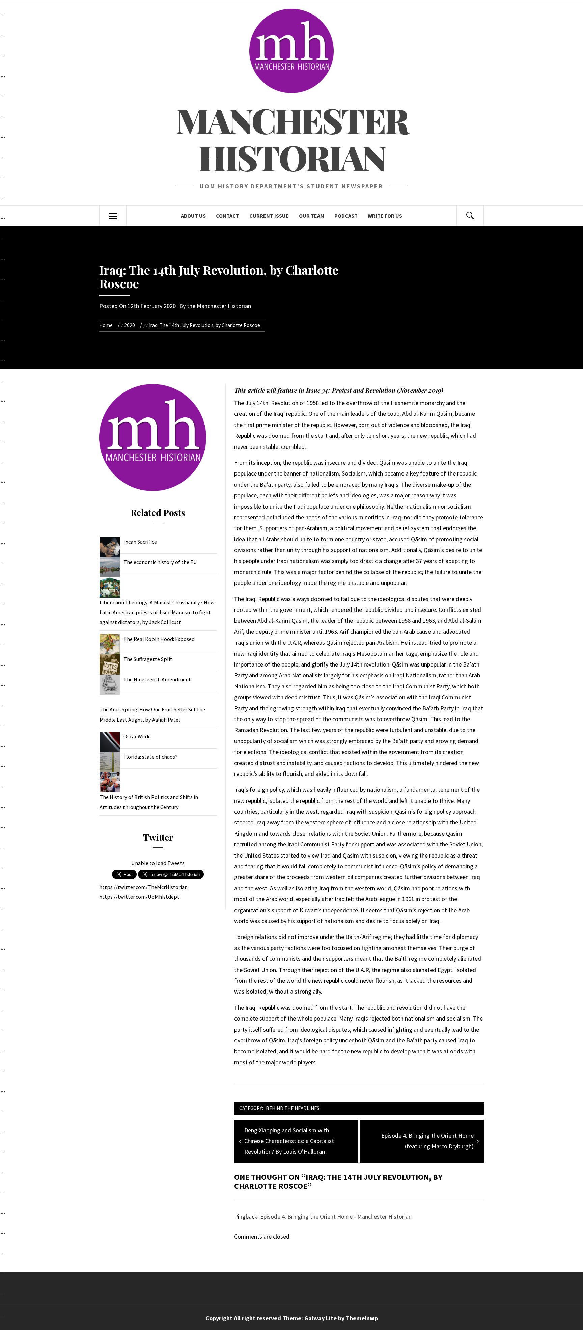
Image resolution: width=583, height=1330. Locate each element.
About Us (193, 215)
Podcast (346, 215)
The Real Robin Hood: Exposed (159, 638)
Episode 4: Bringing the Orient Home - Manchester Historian (336, 1216)
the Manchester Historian (219, 306)
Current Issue (269, 215)
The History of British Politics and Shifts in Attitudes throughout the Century (149, 802)
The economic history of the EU (160, 562)
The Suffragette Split (147, 659)
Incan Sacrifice (140, 541)
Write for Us (385, 215)
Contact (227, 215)
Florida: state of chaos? (150, 756)
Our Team (311, 215)
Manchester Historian (292, 138)
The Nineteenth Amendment (157, 679)
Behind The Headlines (293, 1108)
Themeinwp (362, 1318)
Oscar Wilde (137, 736)
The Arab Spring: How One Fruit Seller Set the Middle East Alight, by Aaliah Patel (152, 714)
